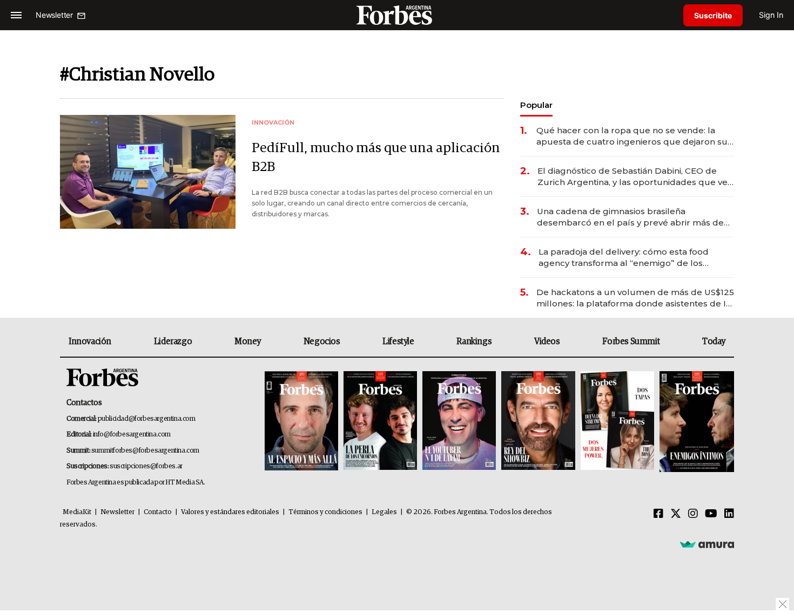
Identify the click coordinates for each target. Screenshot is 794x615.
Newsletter (117, 512)
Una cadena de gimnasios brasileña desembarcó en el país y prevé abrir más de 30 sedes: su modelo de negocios (630, 217)
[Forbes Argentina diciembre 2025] (538, 421)
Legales (384, 512)
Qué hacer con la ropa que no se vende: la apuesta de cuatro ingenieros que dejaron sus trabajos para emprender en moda (634, 136)
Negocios (322, 341)
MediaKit (77, 512)
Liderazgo (173, 341)
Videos (547, 341)
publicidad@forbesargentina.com (147, 418)
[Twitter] (675, 514)
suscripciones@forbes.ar (146, 466)
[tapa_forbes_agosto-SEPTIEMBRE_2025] (695, 421)
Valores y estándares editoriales (230, 512)
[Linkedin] (729, 514)
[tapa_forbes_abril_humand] (380, 421)
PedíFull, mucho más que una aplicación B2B (376, 157)
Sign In (771, 14)
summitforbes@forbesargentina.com (145, 450)
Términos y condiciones (325, 512)
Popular (536, 105)
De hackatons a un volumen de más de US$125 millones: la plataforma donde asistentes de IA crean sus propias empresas (635, 298)
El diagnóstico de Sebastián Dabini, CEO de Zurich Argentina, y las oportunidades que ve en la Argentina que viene (632, 177)
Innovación (90, 341)
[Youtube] (711, 514)
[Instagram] (693, 514)
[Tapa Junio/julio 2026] (301, 421)
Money (247, 341)
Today (713, 341)
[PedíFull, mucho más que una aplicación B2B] (147, 172)
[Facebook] (658, 514)
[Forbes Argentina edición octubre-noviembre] (617, 421)
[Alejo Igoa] (459, 421)
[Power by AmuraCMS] (707, 543)
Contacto (158, 512)
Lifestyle (398, 341)
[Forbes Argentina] (397, 14)
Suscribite (713, 15)
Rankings (474, 341)
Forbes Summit (631, 341)
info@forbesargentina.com (132, 434)
